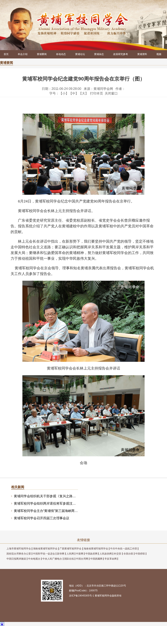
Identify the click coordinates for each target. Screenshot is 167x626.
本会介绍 (22, 54)
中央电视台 (34, 559)
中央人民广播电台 (52, 559)
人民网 (70, 553)
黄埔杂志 (99, 54)
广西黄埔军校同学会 (70, 548)
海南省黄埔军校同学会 (96, 548)
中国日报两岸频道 (16, 559)
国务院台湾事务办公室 (19, 553)
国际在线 (69, 559)
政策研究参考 (120, 54)
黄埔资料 (142, 54)
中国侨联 (140, 553)
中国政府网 (91, 553)
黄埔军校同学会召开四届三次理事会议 (41, 518)
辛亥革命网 (110, 559)
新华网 (60, 553)
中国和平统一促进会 (44, 553)
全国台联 (128, 553)
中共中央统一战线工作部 (123, 548)
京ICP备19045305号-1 (81, 595)
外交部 (117, 553)
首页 (6, 54)
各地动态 (61, 54)
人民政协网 (106, 553)
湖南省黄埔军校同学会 (45, 548)
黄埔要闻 (42, 54)
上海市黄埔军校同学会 (19, 548)
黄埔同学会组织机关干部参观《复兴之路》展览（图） (46, 496)
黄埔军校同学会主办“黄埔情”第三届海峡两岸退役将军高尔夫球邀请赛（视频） (46, 511)
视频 (158, 54)
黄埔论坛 (80, 54)
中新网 (79, 553)
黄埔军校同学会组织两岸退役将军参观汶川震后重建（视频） (46, 503)
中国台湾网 (82, 559)
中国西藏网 (96, 559)
